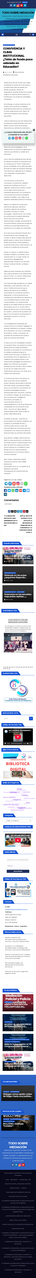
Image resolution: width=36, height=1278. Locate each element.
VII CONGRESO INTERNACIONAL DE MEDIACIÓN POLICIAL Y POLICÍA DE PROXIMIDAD (18, 1264)
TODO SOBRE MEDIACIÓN (18, 12)
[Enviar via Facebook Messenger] (28, 490)
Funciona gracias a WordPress (12, 1173)
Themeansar (18, 1175)
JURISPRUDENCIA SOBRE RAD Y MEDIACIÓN (18, 1216)
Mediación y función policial (12, 1041)
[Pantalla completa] (30, 743)
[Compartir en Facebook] (5, 490)
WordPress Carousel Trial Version (23, 651)
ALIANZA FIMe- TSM (25, 1179)
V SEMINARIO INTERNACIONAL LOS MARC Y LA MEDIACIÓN (18, 1243)
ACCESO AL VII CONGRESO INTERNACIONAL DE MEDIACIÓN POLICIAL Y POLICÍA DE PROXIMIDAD (17, 948)
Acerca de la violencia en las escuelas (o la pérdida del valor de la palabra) (17, 1125)
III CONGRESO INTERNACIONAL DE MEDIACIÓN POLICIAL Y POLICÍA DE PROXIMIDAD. (18, 1202)
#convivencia (19, 72)
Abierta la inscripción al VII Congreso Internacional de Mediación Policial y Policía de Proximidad (17, 956)
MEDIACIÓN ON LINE (18, 1228)
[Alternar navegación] (17, 34)
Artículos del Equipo (9, 1121)
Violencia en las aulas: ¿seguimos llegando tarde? (15, 577)
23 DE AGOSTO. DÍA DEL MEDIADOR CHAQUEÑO (18, 620)
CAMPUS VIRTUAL (15, 1188)
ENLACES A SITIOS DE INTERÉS (18, 1196)
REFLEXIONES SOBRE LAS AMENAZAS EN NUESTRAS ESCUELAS (17, 558)
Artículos (6, 1091)
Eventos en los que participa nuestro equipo (17, 1039)
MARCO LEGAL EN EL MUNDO (18, 1220)
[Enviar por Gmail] (20, 490)
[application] (18, 736)
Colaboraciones (15, 1091)
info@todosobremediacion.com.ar (16, 909)
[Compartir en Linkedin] (16, 490)
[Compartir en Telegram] (24, 490)
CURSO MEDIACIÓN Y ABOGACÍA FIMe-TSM (18, 1192)
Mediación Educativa (10, 553)
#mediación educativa (10, 75)
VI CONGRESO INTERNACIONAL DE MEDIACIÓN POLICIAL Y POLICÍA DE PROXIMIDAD (18, 1249)
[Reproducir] (5, 743)
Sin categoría (20, 591)
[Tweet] (9, 490)
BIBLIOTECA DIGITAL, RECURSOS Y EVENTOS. (18, 1183)
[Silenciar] (28, 743)
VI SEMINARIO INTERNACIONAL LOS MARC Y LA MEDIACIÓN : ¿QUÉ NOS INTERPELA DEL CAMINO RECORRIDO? (18, 1257)
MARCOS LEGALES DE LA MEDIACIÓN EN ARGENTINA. (18, 1224)
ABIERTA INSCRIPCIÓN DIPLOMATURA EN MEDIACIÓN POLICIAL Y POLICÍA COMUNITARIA (17, 939)
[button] (30, 34)
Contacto (23, 1188)
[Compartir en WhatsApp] (13, 490)
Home (7, 1179)
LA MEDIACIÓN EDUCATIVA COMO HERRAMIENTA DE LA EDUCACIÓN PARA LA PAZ (10, 520)
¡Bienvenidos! (14, 1179)
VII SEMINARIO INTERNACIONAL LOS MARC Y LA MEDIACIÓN (18, 1271)
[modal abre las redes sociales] (5, 494)
